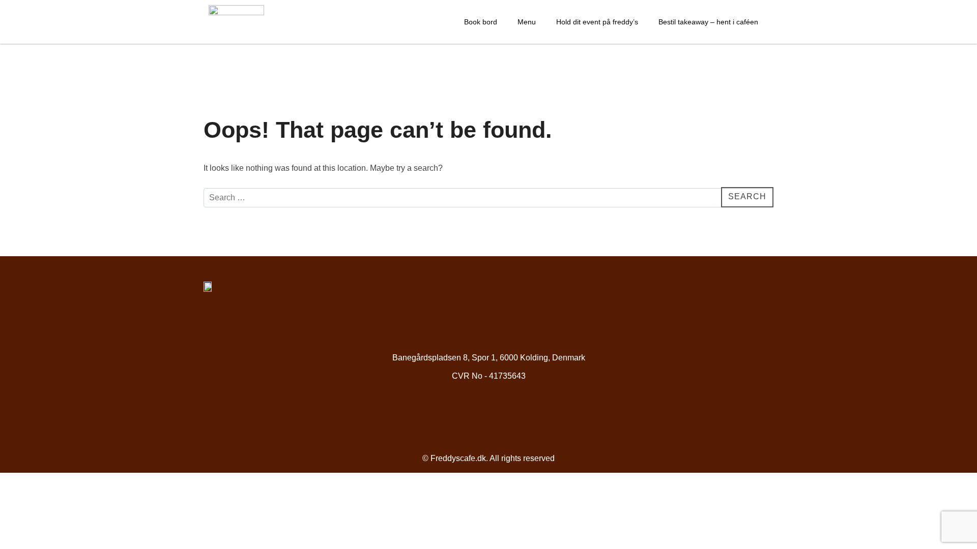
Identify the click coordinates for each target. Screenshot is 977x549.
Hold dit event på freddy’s (597, 22)
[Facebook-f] (471, 415)
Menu (527, 22)
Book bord (480, 22)
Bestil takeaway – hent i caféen (708, 22)
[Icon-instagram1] (506, 415)
